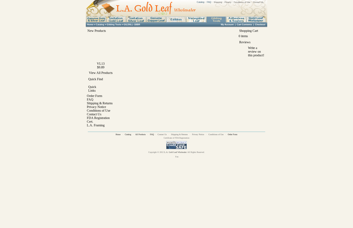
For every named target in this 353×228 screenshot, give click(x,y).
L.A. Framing (96, 125)
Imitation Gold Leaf (116, 19)
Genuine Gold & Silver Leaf (96, 19)
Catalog (200, 2)
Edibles (176, 19)
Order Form (94, 96)
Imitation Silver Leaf (136, 19)
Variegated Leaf (196, 19)
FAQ (209, 2)
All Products (140, 134)
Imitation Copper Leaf (156, 19)
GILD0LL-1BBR (132, 24)
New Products (96, 30)
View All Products (101, 73)
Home (90, 24)
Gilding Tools (216, 19)
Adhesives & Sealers (236, 19)
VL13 (101, 63)
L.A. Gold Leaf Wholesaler (175, 152)
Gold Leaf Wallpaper (256, 19)
